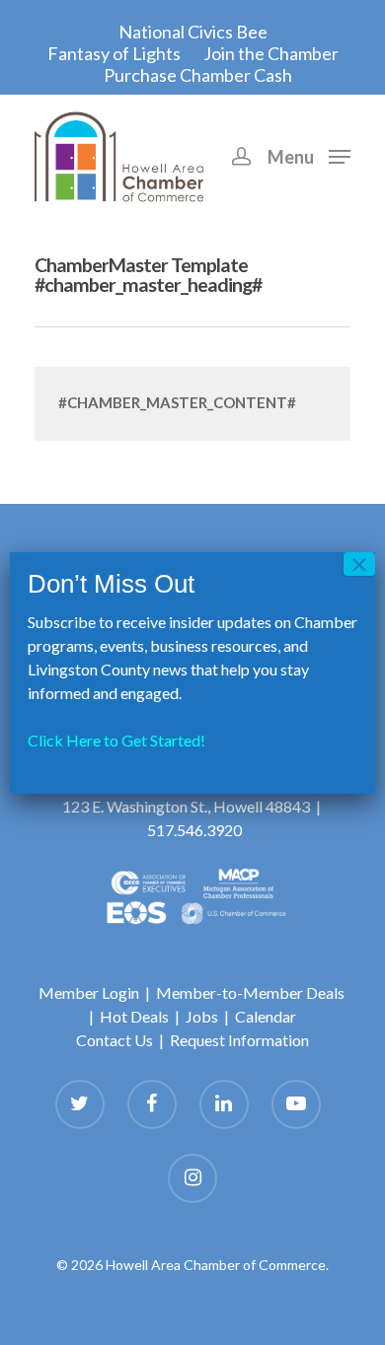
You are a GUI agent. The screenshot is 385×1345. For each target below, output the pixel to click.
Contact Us (114, 1039)
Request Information (239, 1039)
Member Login (88, 992)
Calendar (265, 1016)
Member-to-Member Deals (250, 992)
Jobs (202, 1016)
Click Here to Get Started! (116, 740)
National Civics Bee (193, 31)
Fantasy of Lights (114, 53)
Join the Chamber (271, 53)
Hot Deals (134, 1016)
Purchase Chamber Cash (198, 75)
